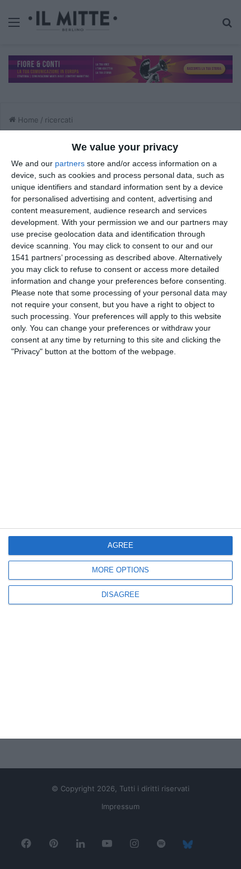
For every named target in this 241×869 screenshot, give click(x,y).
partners (70, 163)
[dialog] (120, 434)
